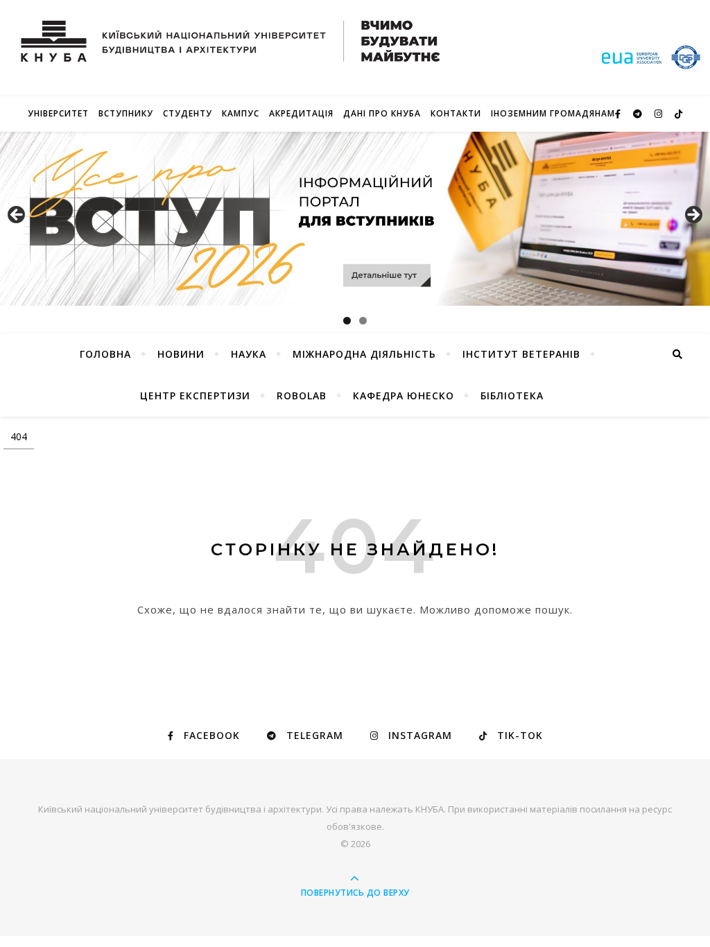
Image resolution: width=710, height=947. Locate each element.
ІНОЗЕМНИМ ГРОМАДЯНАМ (553, 113)
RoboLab (302, 395)
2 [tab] (363, 320)
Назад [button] (17, 215)
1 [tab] (347, 320)
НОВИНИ (181, 353)
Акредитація (301, 113)
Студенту (187, 113)
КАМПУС (240, 113)
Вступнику (125, 113)
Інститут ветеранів (521, 353)
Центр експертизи (195, 395)
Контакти (456, 113)
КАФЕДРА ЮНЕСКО (403, 395)
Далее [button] (692, 215)
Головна (105, 353)
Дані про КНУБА (382, 113)
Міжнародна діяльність (364, 353)
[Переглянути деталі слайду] (355, 219)
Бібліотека (512, 395)
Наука (248, 353)
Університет (58, 113)
